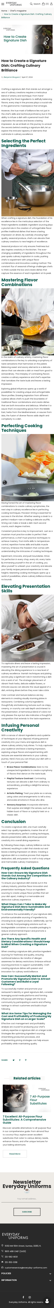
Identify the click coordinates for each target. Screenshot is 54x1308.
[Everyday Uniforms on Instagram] (29, 1297)
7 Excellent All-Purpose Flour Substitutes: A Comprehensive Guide (24, 1119)
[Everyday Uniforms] (14, 3)
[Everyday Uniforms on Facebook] (23, 1297)
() (47, 4)
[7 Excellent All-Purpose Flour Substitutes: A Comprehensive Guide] (27, 1098)
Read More (14, 1153)
